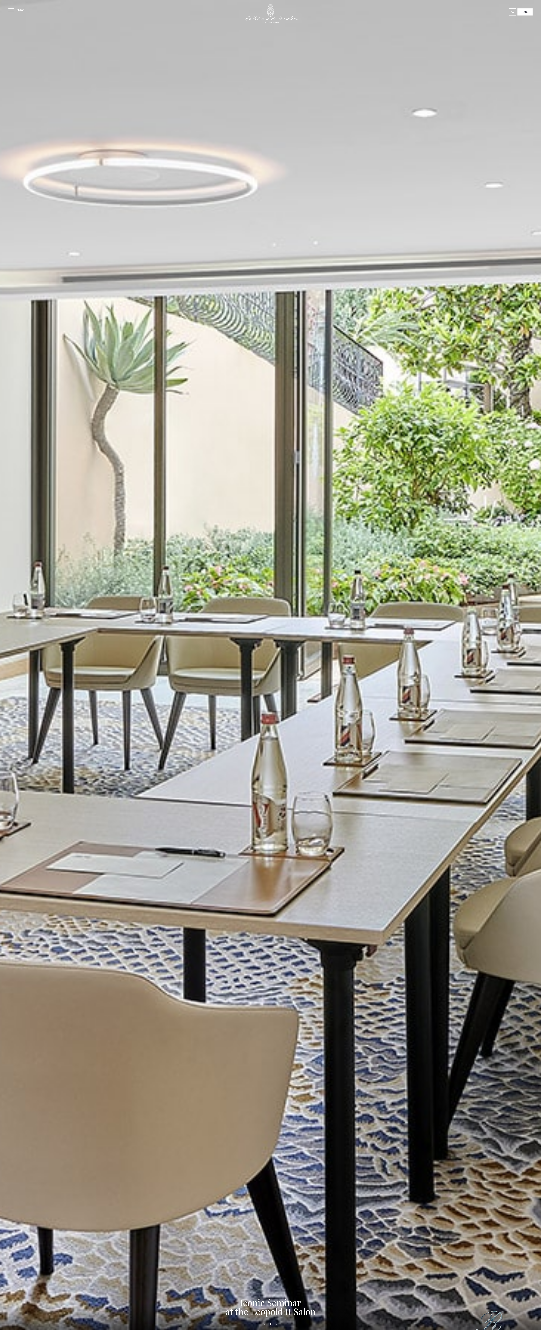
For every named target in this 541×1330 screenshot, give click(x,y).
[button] (264, 1324)
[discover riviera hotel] (270, 1326)
